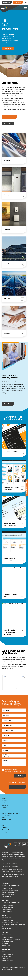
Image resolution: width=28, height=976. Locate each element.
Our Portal (5, 805)
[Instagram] (19, 844)
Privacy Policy (6, 815)
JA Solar (4, 832)
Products (6, 16)
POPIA (4, 817)
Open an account (8, 117)
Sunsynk (4, 828)
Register (18, 2)
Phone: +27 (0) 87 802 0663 (10, 866)
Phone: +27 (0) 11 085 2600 (9, 863)
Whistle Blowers (7, 820)
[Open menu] (25, 7)
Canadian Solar (6, 830)
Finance (4, 801)
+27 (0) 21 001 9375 (7, 905)
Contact (4, 807)
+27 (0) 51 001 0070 (7, 954)
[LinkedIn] (15, 844)
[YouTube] (24, 844)
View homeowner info (16, 787)
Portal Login (6, 2)
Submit (19, 775)
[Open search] (21, 7)
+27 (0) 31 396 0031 (7, 920)
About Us (4, 799)
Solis (3, 825)
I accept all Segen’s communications (11, 770)
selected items (19, 771)
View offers (7, 48)
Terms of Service (9, 876)
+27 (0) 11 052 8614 (7, 937)
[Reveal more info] (22, 452)
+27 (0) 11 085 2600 (7, 888)
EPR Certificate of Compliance (11, 813)
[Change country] (25, 2)
